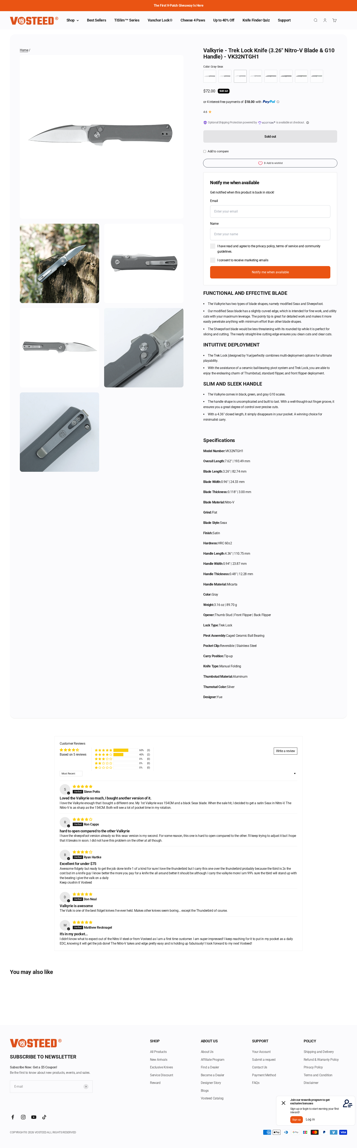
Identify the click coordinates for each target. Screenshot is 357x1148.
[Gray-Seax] (240, 76)
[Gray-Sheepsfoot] (255, 76)
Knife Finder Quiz (256, 20)
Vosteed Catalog (212, 1098)
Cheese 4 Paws (193, 20)
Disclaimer (311, 1083)
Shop (71, 20)
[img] (82, 786)
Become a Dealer (212, 1075)
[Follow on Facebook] (12, 1117)
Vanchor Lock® (160, 20)
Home (24, 50)
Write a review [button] (285, 751)
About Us (207, 1052)
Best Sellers (96, 20)
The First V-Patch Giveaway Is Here (178, 5)
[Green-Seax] (301, 76)
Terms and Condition (318, 1075)
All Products (158, 1052)
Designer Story (211, 1083)
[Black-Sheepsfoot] (225, 76)
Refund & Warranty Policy (321, 1060)
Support (284, 20)
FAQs (255, 1083)
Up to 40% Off (223, 20)
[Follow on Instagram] (23, 1117)
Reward (155, 1083)
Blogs (205, 1091)
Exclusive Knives (161, 1067)
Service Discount (161, 1075)
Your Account (261, 1052)
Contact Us (259, 1067)
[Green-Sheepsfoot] (316, 76)
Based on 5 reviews (73, 754)
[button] (103, 750)
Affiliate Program (212, 1060)
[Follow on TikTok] (44, 1117)
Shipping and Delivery (319, 1052)
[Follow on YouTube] (34, 1117)
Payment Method (264, 1075)
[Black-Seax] (209, 76)
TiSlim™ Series (126, 20)
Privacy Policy (313, 1067)
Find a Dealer (210, 1067)
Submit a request (264, 1060)
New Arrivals (158, 1060)
